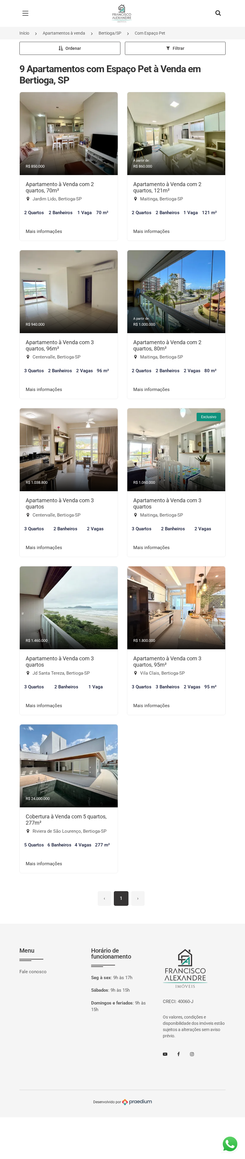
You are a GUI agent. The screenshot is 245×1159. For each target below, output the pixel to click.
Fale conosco (33, 971)
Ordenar (73, 48)
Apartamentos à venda (64, 33)
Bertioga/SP (110, 33)
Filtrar (178, 48)
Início (24, 33)
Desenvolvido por (107, 1102)
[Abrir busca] (218, 13)
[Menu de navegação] (26, 13)
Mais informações (44, 231)
